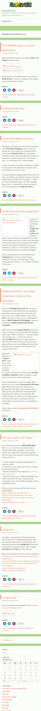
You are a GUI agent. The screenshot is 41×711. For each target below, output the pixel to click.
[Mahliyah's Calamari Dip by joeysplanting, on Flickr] (12, 75)
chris (27, 99)
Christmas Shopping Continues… (20, 150)
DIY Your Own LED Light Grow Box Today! (17, 528)
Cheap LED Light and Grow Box (14, 536)
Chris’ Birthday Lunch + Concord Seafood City (17, 49)
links (34, 617)
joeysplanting (8, 10)
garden (23, 296)
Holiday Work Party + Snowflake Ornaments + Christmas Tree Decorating (19, 319)
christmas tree (34, 452)
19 (30, 705)
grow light (33, 549)
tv (37, 617)
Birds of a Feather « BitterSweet (14, 604)
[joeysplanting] (20, 4)
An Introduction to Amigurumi (14, 601)
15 (10, 705)
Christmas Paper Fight (16, 115)
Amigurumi (11, 562)
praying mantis (30, 296)
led (6, 551)
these (7, 481)
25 (25, 708)
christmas (24, 134)
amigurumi (24, 617)
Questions (17, 549)
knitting (30, 617)
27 (36, 708)
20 (36, 705)
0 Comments (32, 214)
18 (25, 705)
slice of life (24, 214)
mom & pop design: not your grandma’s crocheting (21, 594)
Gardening (10, 549)
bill (22, 452)
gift (8, 455)
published (28, 661)
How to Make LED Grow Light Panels (16, 526)
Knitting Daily (25, 573)
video (33, 134)
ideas (3, 551)
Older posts (7, 673)
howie (11, 455)
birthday (23, 99)
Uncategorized (11, 99)
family (32, 99)
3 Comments (17, 551)
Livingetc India (14, 630)
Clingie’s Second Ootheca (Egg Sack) (19, 227)
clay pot (4, 455)
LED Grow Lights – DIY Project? (18, 468)
